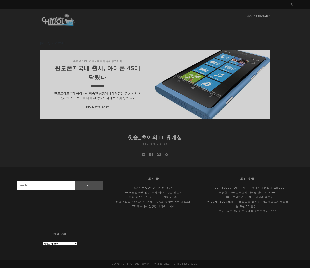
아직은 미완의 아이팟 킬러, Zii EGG (262, 187)
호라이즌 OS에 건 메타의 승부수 (153, 187)
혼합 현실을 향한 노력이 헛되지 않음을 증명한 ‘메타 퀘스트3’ (153, 201)
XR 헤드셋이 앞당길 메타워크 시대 (153, 206)
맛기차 (226, 197)
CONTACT (263, 16)
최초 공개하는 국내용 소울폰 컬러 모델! (251, 210)
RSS (249, 16)
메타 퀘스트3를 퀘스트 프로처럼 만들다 (153, 197)
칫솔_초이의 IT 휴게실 (155, 137)
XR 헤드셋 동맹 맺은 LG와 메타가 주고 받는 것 (154, 192)
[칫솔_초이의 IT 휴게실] (58, 24)
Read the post (97, 107)
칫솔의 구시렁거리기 (109, 61)
